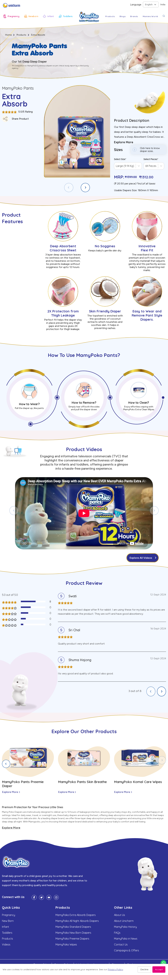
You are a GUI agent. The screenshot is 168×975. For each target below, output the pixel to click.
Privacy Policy (115, 969)
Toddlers (7, 932)
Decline (144, 969)
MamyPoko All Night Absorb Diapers (77, 920)
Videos (6, 944)
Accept (159, 969)
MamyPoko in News (125, 938)
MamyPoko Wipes (66, 944)
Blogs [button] (123, 16)
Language (135, 4)
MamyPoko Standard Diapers (73, 926)
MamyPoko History (125, 926)
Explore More (10, 792)
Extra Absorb (38, 34)
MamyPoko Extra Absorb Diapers (75, 915)
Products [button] (110, 16)
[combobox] (145, 166)
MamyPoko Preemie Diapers (72, 938)
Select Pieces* (151, 159)
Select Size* (120, 159)
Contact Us (121, 944)
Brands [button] (134, 16)
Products (21, 34)
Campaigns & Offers (126, 950)
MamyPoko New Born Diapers (73, 932)
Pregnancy (8, 915)
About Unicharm (124, 920)
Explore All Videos (141, 557)
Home (8, 34)
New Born (8, 920)
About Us (119, 915)
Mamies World (150, 16)
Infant (5, 926)
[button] (11, 16)
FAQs (117, 932)
